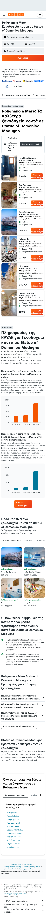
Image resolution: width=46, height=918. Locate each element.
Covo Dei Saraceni (27, 212)
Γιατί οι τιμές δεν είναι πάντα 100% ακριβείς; (19, 910)
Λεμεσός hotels (13, 816)
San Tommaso (25, 185)
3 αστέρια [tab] (29, 540)
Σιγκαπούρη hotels (14, 833)
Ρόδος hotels (12, 812)
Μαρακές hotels (13, 844)
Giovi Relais (24, 266)
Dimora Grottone (26, 293)
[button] (4, 14)
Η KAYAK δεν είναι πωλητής (16, 901)
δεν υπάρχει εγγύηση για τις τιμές (15, 894)
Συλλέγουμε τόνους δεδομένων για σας (20, 905)
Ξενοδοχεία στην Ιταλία (32, 867)
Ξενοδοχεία (28, 864)
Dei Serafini (24, 239)
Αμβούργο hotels (13, 840)
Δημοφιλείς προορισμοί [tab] (15, 795)
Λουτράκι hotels (13, 826)
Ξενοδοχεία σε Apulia (9, 869)
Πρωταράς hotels (13, 823)
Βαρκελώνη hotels (14, 837)
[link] (23, 504)
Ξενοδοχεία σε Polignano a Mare (30, 869)
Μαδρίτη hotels (13, 819)
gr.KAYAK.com (16, 864)
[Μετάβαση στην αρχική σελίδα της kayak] (16, 14)
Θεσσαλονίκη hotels (15, 830)
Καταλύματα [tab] (35, 795)
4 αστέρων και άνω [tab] (12, 540)
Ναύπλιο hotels (13, 847)
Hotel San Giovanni (27, 158)
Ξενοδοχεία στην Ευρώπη (12, 867)
